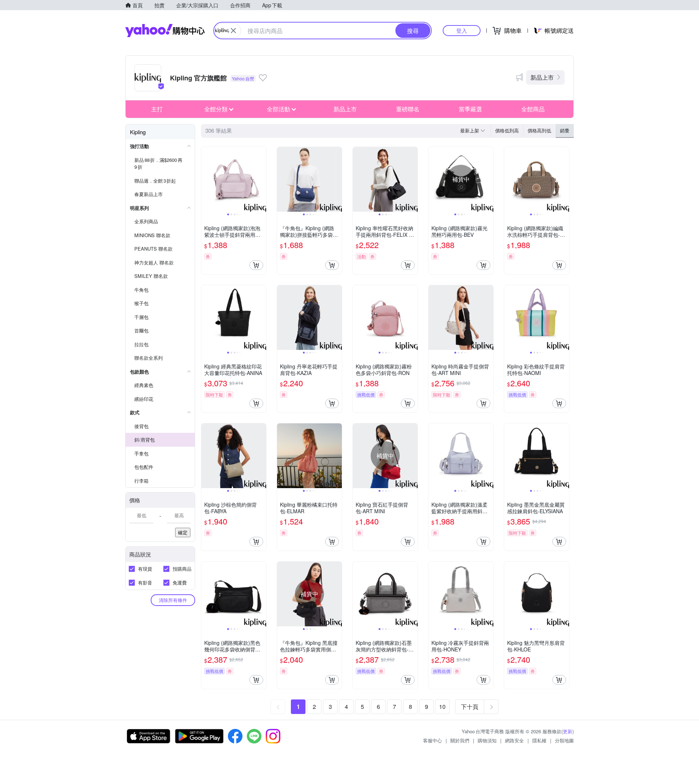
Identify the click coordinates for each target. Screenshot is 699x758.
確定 (182, 532)
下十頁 (469, 706)
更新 (567, 731)
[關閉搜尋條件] (233, 30)
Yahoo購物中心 (165, 30)
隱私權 (539, 740)
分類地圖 (564, 740)
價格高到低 (539, 130)
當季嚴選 (470, 109)
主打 (157, 109)
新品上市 (542, 77)
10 (442, 706)
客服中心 (432, 740)
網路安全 (514, 740)
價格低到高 (507, 130)
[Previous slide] (206, 179)
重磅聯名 (407, 109)
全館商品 (533, 109)
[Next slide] (261, 179)
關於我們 (459, 740)
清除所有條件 (173, 600)
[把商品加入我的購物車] (256, 265)
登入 (461, 30)
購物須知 (487, 740)
